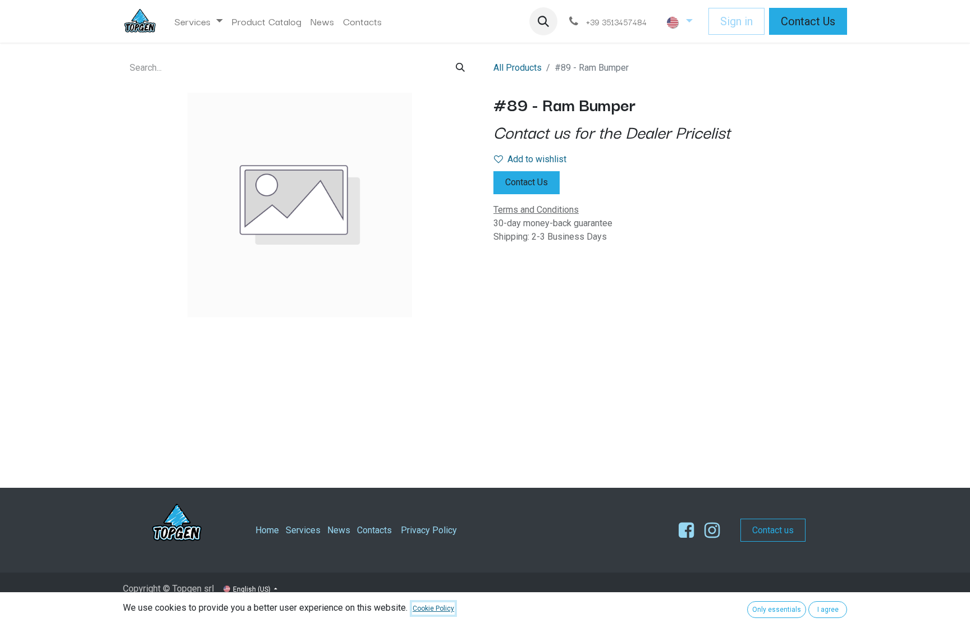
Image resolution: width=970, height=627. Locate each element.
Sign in (736, 21)
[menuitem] (198, 21)
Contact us (773, 530)
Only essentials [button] (776, 610)
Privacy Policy (429, 530)
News (338, 530)
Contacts (374, 530)
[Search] (460, 67)
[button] (543, 21)
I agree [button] (828, 610)
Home (267, 530)
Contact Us (808, 21)
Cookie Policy (433, 608)
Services (303, 530)
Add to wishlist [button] (536, 159)
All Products (517, 67)
